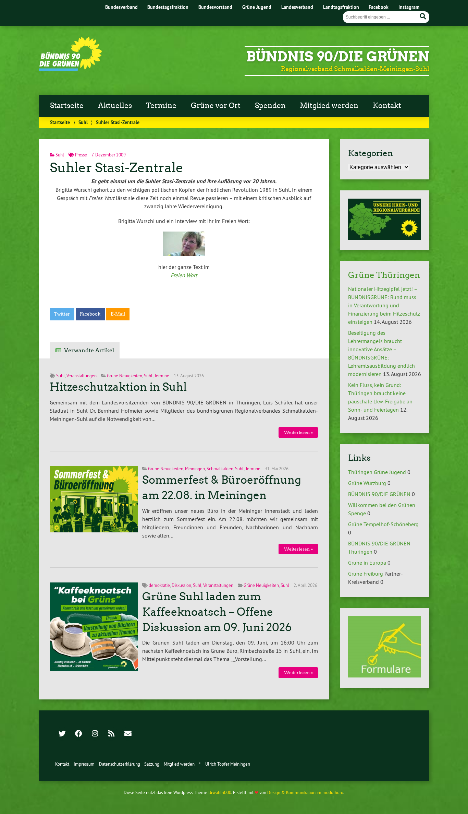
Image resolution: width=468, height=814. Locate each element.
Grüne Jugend (256, 7)
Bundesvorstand (215, 7)
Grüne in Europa (367, 562)
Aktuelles (115, 105)
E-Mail (118, 314)
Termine (161, 105)
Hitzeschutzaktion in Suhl (118, 387)
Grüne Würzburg (367, 483)
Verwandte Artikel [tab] (89, 350)
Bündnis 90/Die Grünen (337, 56)
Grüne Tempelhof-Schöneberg (383, 524)
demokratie (159, 585)
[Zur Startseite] (70, 68)
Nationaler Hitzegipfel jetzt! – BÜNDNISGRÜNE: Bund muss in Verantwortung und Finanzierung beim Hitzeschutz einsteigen (384, 305)
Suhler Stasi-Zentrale (116, 168)
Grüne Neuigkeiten (124, 375)
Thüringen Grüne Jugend (377, 472)
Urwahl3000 (219, 792)
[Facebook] (78, 734)
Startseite (67, 105)
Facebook (379, 7)
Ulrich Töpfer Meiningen (227, 764)
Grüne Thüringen (384, 275)
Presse (81, 154)
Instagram (408, 7)
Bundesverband (121, 7)
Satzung (151, 764)
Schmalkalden (220, 468)
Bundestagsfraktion (167, 7)
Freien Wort (184, 275)
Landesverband (297, 7)
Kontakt (387, 105)
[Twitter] (62, 734)
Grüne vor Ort (216, 105)
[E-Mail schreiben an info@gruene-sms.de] (128, 734)
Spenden (270, 105)
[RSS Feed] (111, 734)
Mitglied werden (329, 105)
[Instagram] (95, 734)
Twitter (62, 314)
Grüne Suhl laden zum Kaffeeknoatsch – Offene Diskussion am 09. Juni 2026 (217, 612)
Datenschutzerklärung (119, 764)
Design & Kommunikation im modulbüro (305, 792)
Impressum (84, 764)
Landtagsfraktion (341, 7)
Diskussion (181, 585)
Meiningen (195, 468)
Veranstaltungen (81, 375)
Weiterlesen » (298, 432)
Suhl (83, 122)
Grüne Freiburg (365, 573)
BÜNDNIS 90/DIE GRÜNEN (379, 494)
